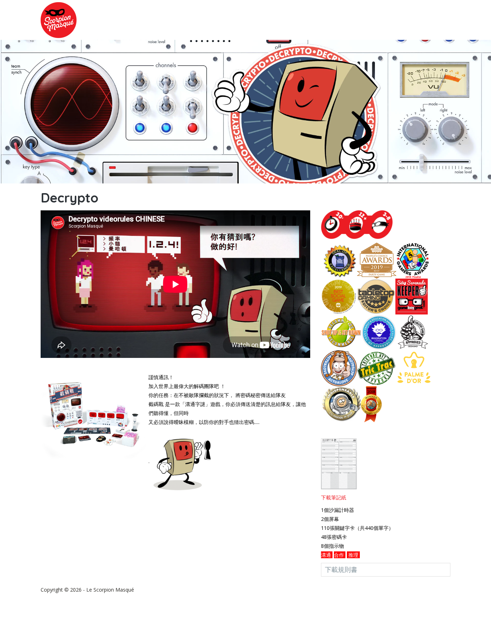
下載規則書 (341, 569)
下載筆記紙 (333, 497)
